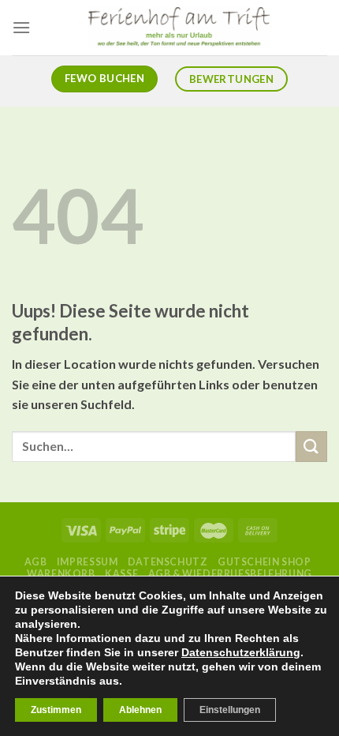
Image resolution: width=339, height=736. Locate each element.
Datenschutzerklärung (240, 652)
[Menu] (21, 27)
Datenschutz (168, 562)
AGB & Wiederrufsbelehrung (230, 574)
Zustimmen (56, 709)
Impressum (87, 562)
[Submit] (311, 446)
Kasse (121, 574)
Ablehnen (140, 709)
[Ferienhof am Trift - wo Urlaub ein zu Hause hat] (179, 27)
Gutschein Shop (264, 562)
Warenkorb (61, 574)
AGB (35, 562)
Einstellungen (229, 709)
